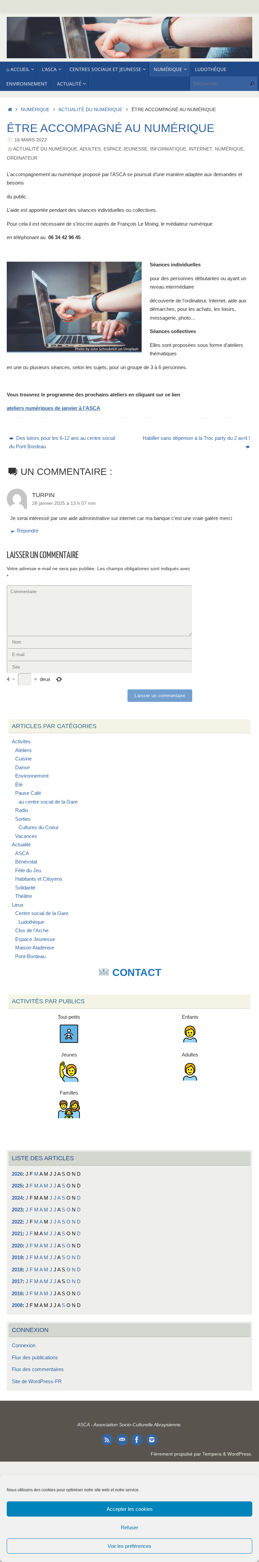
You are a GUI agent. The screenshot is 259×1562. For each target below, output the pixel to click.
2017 (17, 1281)
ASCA (22, 853)
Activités (21, 741)
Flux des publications (35, 1357)
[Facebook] (137, 1439)
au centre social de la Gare (48, 802)
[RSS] (107, 1439)
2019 (17, 1257)
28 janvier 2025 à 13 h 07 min (64, 503)
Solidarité (25, 887)
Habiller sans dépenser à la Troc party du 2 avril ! (196, 438)
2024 (17, 1198)
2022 (17, 1222)
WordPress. (239, 1454)
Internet (200, 149)
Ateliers (23, 750)
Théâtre (23, 896)
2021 (17, 1233)
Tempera (212, 1454)
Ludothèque (31, 922)
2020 (17, 1245)
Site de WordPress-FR (37, 1381)
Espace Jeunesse (125, 149)
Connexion (23, 1345)
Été (19, 784)
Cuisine (23, 758)
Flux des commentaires (38, 1369)
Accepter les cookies (130, 1509)
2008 (17, 1305)
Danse (22, 767)
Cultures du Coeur (39, 827)
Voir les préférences (129, 1546)
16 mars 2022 (31, 139)
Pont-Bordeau (30, 956)
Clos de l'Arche (32, 930)
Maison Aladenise (34, 947)
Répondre (27, 530)
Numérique (35, 109)
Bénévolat (26, 862)
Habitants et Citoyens (38, 879)
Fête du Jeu (28, 870)
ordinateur (22, 158)
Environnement (32, 776)
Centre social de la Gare (41, 913)
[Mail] (122, 1439)
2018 (17, 1269)
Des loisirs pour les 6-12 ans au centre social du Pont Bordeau (62, 442)
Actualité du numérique (90, 109)
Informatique (168, 149)
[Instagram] (151, 1439)
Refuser (129, 1527)
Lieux (18, 905)
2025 (17, 1186)
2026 (17, 1174)
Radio (21, 810)
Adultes (90, 149)
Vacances (26, 836)
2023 (17, 1209)
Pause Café (28, 793)
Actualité (21, 844)
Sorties (23, 819)
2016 (17, 1293)
